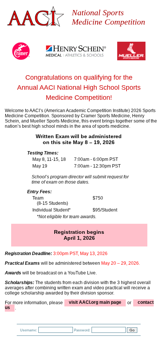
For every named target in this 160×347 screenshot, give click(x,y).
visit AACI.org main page (95, 302)
